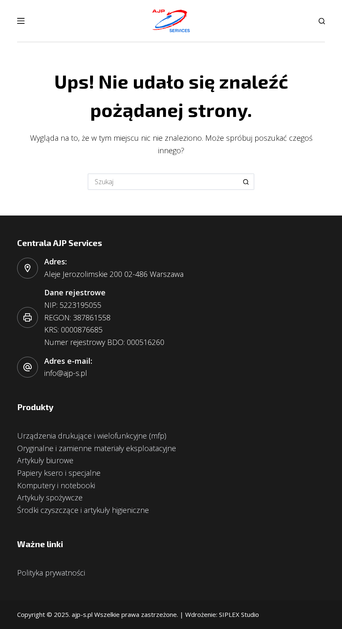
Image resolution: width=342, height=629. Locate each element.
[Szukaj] (322, 21)
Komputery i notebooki (56, 485)
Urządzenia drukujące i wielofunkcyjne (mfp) (91, 436)
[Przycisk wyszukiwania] (246, 181)
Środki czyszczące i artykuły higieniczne (83, 510)
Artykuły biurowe (45, 460)
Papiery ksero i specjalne (59, 473)
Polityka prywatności (51, 573)
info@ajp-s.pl (65, 373)
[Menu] (21, 21)
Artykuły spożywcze (50, 497)
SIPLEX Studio (239, 614)
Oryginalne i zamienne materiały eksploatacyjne (96, 448)
